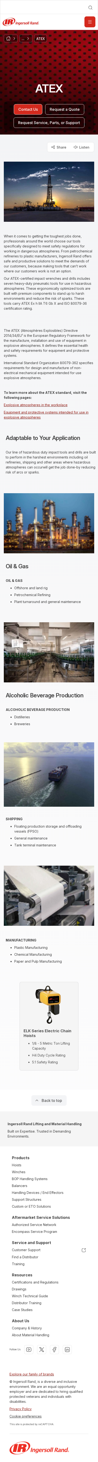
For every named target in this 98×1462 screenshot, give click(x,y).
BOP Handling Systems (30, 1179)
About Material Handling (30, 1335)
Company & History (27, 1328)
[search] (90, 7)
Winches (18, 1172)
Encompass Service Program (34, 1232)
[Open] (89, 21)
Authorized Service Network (34, 1225)
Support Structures (26, 1199)
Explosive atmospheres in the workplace (36, 405)
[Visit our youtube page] (28, 1349)
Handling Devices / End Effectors (38, 1193)
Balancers (19, 1186)
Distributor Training (26, 1303)
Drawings (19, 1289)
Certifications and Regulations (35, 1282)
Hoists (16, 1165)
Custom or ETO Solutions (31, 1206)
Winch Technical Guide (30, 1296)
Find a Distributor (25, 1257)
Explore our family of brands (32, 1374)
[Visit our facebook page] (54, 1349)
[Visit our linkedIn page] (67, 1349)
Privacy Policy (21, 1409)
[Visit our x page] (41, 1349)
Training (18, 1264)
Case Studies (22, 1310)
